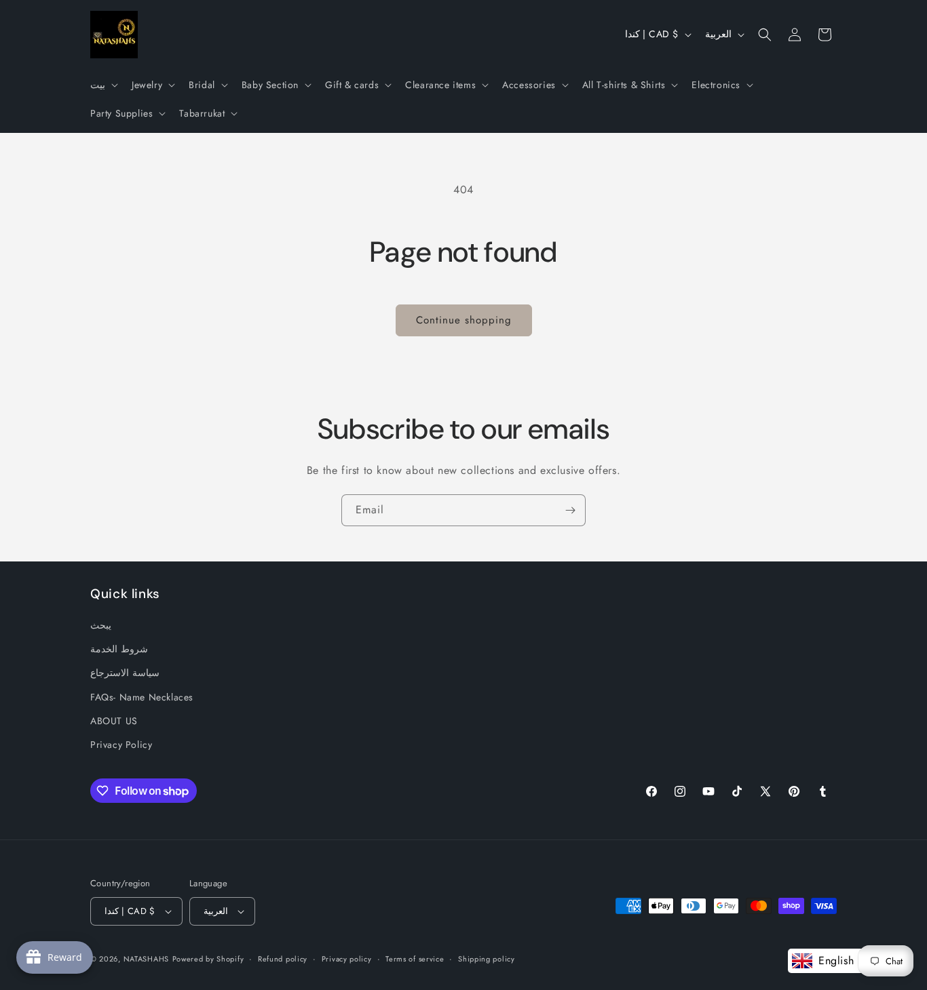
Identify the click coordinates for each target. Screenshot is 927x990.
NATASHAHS (146, 958)
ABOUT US (114, 721)
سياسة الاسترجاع (124, 672)
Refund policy (282, 958)
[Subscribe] (570, 510)
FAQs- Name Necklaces (141, 697)
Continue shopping (464, 320)
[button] (103, 85)
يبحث (100, 625)
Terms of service (414, 958)
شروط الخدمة (119, 649)
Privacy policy (347, 958)
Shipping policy (486, 958)
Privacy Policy (121, 744)
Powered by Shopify (208, 958)
